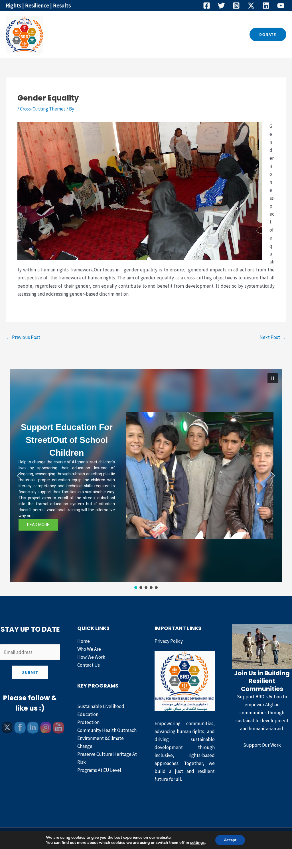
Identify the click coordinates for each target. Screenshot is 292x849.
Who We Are (99, 34)
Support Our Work (262, 745)
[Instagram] (236, 5)
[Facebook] (206, 5)
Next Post (272, 337)
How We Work (176, 34)
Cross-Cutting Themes (43, 109)
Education (87, 714)
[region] (146, 479)
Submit (30, 672)
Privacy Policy (169, 641)
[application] (148, 34)
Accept (230, 840)
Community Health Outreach (107, 730)
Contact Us (214, 34)
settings (197, 842)
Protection (88, 722)
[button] (268, 34)
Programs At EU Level (99, 770)
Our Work (133, 34)
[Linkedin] (265, 5)
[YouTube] (280, 5)
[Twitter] (221, 5)
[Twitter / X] (251, 5)
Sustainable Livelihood (100, 706)
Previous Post (23, 337)
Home (70, 34)
